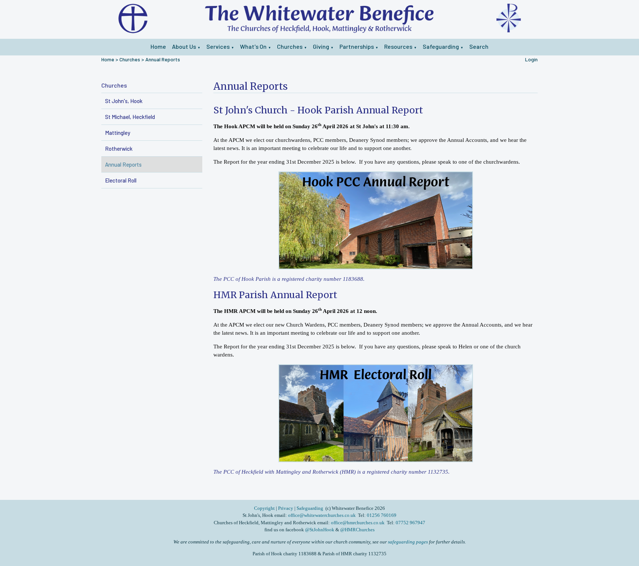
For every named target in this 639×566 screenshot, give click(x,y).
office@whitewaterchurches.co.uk (322, 515)
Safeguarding (441, 46)
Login (531, 59)
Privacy (285, 508)
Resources (398, 46)
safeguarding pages (408, 542)
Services (218, 46)
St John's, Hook (123, 101)
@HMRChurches (357, 529)
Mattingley (117, 132)
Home (158, 46)
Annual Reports (162, 59)
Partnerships (356, 46)
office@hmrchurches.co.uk (358, 522)
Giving (321, 46)
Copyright (265, 508)
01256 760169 (381, 515)
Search (478, 46)
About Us (184, 46)
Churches (289, 46)
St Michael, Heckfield (130, 116)
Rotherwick (118, 148)
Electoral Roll (120, 180)
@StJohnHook (319, 529)
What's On (253, 46)
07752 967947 (410, 522)
